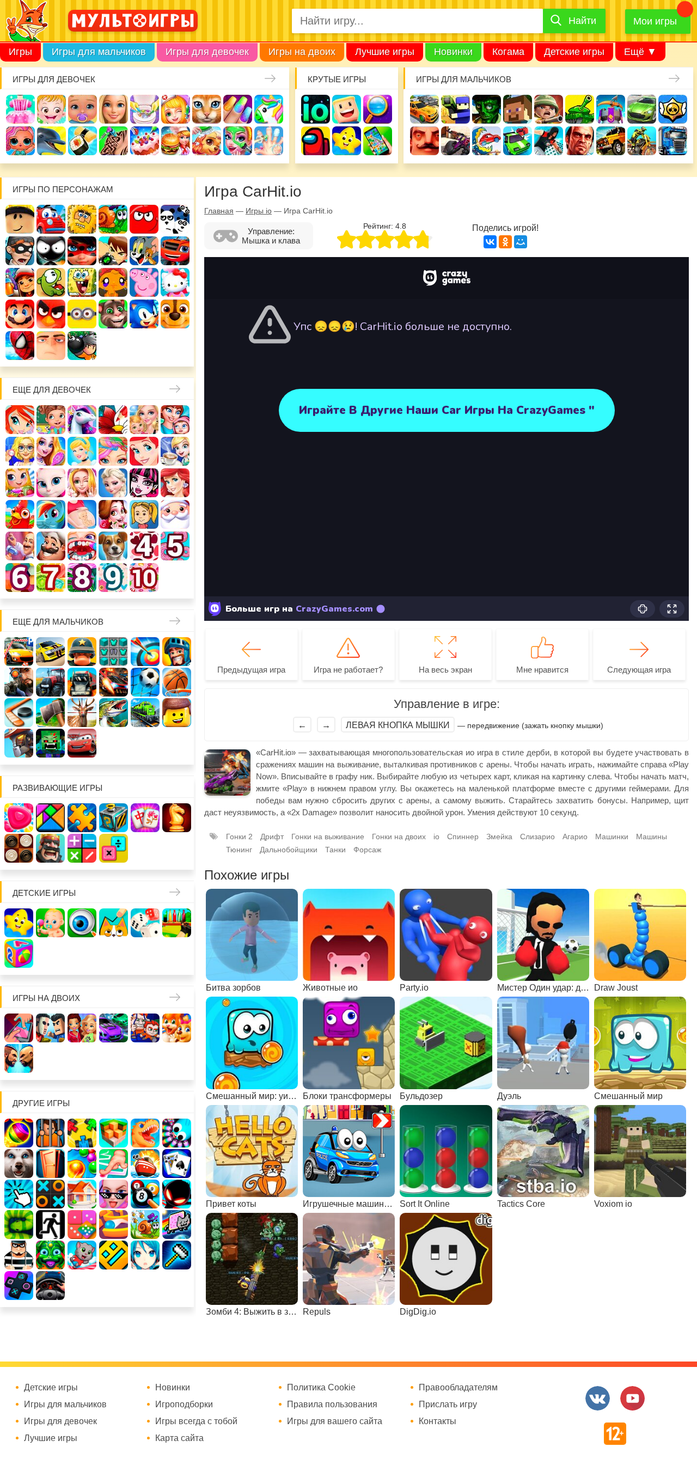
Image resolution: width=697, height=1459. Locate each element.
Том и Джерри (144, 250)
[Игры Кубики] (145, 922)
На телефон (377, 140)
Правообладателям (458, 1387)
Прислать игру (448, 1404)
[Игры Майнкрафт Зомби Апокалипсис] (50, 743)
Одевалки (20, 109)
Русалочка (144, 451)
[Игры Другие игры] (18, 1285)
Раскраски (113, 419)
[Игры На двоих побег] (145, 1028)
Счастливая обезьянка (113, 282)
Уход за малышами (82, 109)
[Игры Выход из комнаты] (50, 1224)
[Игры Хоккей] (18, 712)
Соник (144, 314)
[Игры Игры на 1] (113, 1163)
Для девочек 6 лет (19, 577)
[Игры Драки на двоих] (18, 1058)
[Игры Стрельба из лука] (145, 651)
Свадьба (82, 482)
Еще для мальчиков (58, 621)
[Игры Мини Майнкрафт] (176, 1255)
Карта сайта (179, 1438)
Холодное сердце (113, 482)
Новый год (175, 514)
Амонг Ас (315, 140)
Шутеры (455, 140)
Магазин (19, 482)
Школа (50, 419)
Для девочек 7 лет (50, 577)
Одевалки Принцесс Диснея (113, 514)
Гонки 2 (239, 836)
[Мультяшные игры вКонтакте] (597, 1398)
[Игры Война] (82, 651)
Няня (144, 419)
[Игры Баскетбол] (176, 682)
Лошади (82, 419)
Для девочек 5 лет (175, 546)
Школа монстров (144, 482)
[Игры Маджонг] (145, 817)
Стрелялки (455, 109)
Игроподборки (184, 1404)
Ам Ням (50, 282)
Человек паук (19, 345)
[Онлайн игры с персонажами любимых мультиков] (133, 21)
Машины (641, 109)
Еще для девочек (52, 389)
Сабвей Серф (19, 282)
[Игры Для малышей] (50, 922)
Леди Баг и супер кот (82, 250)
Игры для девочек (207, 51)
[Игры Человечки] (176, 1194)
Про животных (113, 546)
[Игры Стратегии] (50, 848)
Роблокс (19, 219)
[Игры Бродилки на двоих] (176, 1028)
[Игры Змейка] (18, 1224)
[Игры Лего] (176, 712)
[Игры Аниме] (145, 1255)
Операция (268, 140)
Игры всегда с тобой (196, 1421)
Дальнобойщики (288, 849)
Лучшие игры (384, 51)
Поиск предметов (377, 109)
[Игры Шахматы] (176, 817)
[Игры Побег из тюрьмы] (18, 1255)
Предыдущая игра (251, 669)
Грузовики (672, 140)
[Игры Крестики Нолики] (50, 1194)
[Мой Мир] (520, 241)
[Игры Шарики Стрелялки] (18, 1133)
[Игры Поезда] (145, 712)
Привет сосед (424, 140)
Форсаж (367, 849)
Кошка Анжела (50, 482)
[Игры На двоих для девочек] (82, 1028)
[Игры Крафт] (113, 651)
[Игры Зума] (50, 1255)
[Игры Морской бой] (145, 1163)
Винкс (19, 419)
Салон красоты (237, 140)
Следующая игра (639, 669)
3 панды (175, 219)
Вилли (50, 219)
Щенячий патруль (175, 314)
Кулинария (82, 140)
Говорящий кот (113, 314)
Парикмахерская (113, 451)
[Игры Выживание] (50, 712)
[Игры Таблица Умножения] (113, 848)
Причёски (50, 451)
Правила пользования (332, 1404)
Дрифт (272, 836)
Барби (113, 109)
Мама (175, 419)
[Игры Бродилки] (145, 1224)
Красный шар (144, 219)
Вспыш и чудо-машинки (175, 250)
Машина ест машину (486, 140)
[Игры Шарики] (82, 1163)
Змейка (499, 836)
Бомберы (82, 345)
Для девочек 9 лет (113, 577)
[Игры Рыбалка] (113, 712)
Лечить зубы (82, 546)
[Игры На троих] (82, 1133)
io (315, 109)
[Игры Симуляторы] (50, 1285)
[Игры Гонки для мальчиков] (50, 651)
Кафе (175, 451)
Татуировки (113, 140)
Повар (50, 546)
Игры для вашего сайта (334, 1421)
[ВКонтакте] (490, 241)
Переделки (19, 546)
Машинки (517, 140)
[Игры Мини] (82, 1224)
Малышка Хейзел (51, 109)
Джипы (610, 140)
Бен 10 (113, 250)
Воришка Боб (19, 250)
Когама (508, 51)
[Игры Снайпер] (18, 682)
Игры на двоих (301, 51)
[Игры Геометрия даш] (113, 1255)
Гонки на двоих (399, 836)
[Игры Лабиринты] (113, 1224)
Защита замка (610, 109)
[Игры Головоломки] (113, 817)
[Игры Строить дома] (82, 1194)
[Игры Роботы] (18, 743)
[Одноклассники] (505, 241)
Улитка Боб (113, 219)
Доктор (175, 109)
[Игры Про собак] (18, 1163)
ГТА (579, 140)
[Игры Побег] (50, 1133)
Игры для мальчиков (99, 51)
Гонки (424, 109)
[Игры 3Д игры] (113, 1133)
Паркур (548, 140)
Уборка (144, 109)
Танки (579, 109)
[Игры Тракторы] (50, 682)
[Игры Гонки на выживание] (113, 682)
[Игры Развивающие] (18, 953)
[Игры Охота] (82, 712)
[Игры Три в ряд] (18, 817)
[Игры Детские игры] (18, 922)
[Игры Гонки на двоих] (113, 1028)
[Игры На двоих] (18, 1028)
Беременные (82, 514)
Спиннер (463, 836)
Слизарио (537, 836)
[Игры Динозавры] (145, 1133)
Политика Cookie (321, 1387)
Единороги (268, 109)
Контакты (437, 1421)
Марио (19, 314)
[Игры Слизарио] (176, 1133)
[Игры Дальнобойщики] (82, 682)
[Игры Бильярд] (145, 1194)
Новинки (453, 51)
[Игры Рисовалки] (113, 922)
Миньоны (82, 314)
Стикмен (50, 250)
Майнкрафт (517, 109)
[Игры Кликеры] (18, 1194)
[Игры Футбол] (145, 682)
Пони (50, 514)
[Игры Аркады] (176, 1224)
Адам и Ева (82, 219)
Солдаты (548, 109)
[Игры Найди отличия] (82, 922)
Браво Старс (672, 109)
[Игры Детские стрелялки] (176, 922)
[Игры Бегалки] (82, 1255)
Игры (20, 51)
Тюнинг (239, 849)
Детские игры (574, 51)
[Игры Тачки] (82, 743)
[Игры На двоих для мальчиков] (50, 1028)
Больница (19, 451)
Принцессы (82, 451)
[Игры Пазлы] (82, 817)
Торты (144, 140)
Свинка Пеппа (144, 282)
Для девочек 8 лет (82, 577)
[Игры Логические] (50, 817)
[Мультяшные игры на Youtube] (632, 1398)
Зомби (486, 109)
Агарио (575, 836)
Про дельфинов (51, 140)
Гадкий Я (50, 345)
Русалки (175, 482)
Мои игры (655, 21)
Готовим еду (175, 140)
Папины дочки (144, 514)
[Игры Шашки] (18, 848)
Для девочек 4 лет (144, 546)
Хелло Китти (175, 282)
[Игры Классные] (113, 1194)
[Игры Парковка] (18, 651)
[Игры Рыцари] (176, 651)
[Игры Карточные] (176, 1163)
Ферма (19, 514)
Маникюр (237, 109)
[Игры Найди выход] (50, 1163)
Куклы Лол (20, 140)
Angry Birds (50, 314)
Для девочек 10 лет (144, 577)
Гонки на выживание (327, 836)
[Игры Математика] (82, 848)
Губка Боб (82, 282)
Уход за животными (206, 140)
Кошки (206, 109)
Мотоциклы (641, 140)
